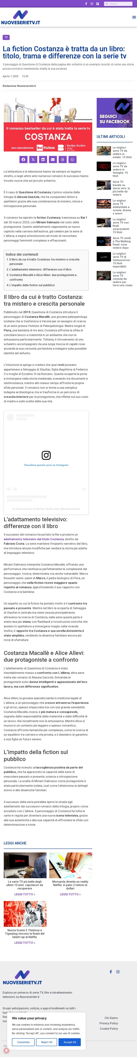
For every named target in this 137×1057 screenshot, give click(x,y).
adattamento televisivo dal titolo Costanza (34, 539)
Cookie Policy (109, 1028)
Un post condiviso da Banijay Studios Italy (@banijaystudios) (46, 508)
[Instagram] (92, 4)
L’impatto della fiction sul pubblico (32, 285)
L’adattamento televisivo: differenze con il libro (40, 269)
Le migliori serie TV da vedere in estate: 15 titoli (122, 152)
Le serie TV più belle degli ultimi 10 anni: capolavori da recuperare (24, 885)
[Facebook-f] (86, 4)
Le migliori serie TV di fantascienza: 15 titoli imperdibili (121, 260)
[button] (134, 17)
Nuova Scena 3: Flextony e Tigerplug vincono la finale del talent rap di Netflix (24, 934)
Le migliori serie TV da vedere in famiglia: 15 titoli (120, 169)
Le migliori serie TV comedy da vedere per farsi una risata (122, 279)
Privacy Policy (109, 1023)
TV (6, 37)
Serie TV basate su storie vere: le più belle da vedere (121, 188)
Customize (23, 1042)
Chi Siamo (111, 1018)
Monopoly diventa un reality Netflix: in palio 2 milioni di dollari (70, 885)
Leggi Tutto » (24, 894)
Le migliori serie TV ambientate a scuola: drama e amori (122, 207)
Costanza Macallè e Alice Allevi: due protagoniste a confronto (43, 277)
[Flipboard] (97, 4)
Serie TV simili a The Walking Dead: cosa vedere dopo (122, 243)
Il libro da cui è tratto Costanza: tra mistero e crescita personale (44, 262)
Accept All (70, 1042)
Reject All (46, 1042)
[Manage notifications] (6, 1050)
